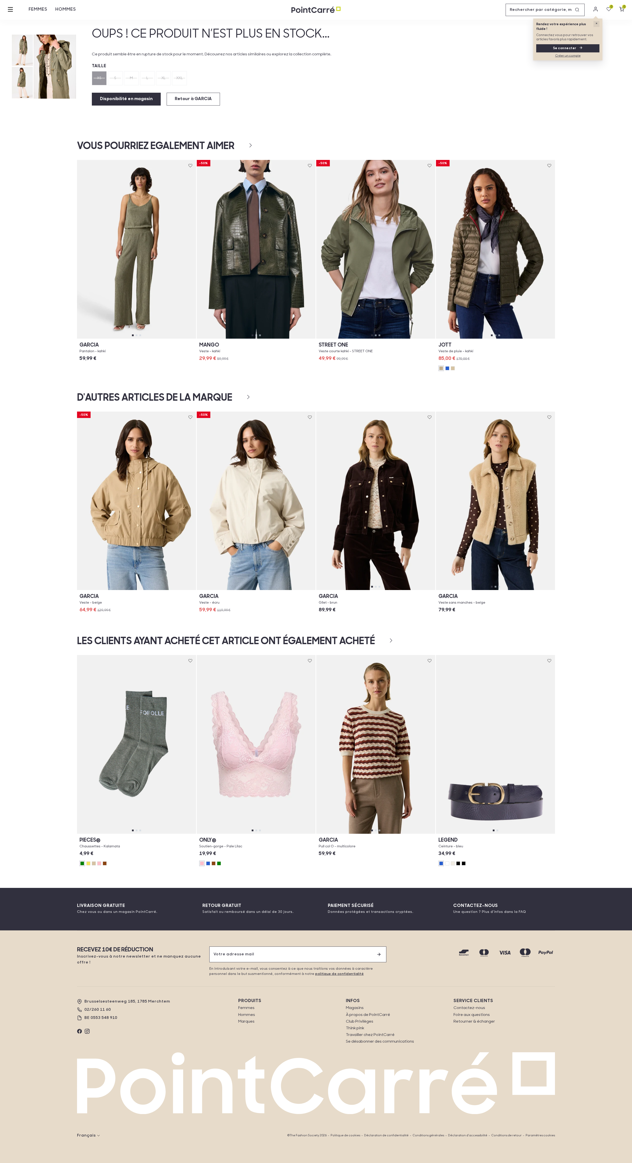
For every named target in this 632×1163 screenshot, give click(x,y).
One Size (136, 833)
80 (456, 833)
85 (482, 833)
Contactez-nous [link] (469, 1008)
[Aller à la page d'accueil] (316, 10)
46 (402, 338)
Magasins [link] (355, 1008)
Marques (246, 1022)
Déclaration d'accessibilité (467, 1135)
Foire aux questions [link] (472, 1015)
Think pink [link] (355, 1028)
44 (349, 338)
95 (535, 833)
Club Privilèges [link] (359, 1022)
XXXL (522, 338)
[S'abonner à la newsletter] (379, 954)
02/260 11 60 (97, 1010)
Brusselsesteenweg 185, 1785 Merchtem (127, 1002)
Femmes (38, 9)
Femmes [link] (246, 1008)
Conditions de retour (506, 1135)
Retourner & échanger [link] (474, 1022)
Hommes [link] (246, 1015)
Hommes (65, 9)
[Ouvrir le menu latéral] (10, 10)
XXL (179, 78)
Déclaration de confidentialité (386, 1135)
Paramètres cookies (540, 1135)
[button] (242, 145)
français (86, 1136)
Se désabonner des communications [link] (380, 1042)
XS (99, 78)
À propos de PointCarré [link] (368, 1015)
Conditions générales (428, 1135)
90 (509, 833)
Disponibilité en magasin (126, 99)
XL (163, 78)
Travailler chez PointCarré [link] (370, 1035)
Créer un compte (568, 55)
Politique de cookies (345, 1135)
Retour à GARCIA (193, 99)
